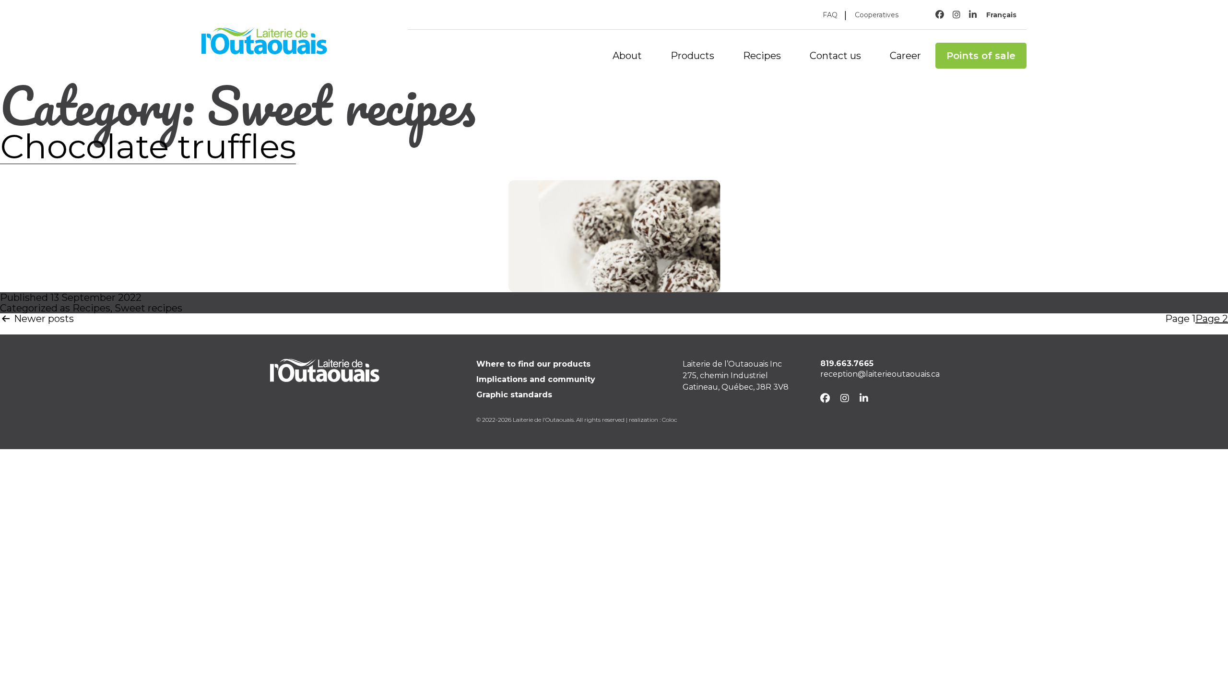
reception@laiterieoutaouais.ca (880, 374)
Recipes (762, 55)
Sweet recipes (148, 308)
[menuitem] (1001, 14)
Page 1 (1180, 318)
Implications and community (535, 379)
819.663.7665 (847, 363)
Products (692, 55)
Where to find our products (533, 364)
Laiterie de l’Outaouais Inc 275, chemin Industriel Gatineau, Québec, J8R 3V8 (736, 375)
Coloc (669, 419)
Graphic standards (514, 394)
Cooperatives (876, 15)
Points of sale (980, 55)
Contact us (835, 55)
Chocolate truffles (148, 146)
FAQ (830, 15)
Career (905, 55)
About (627, 55)
